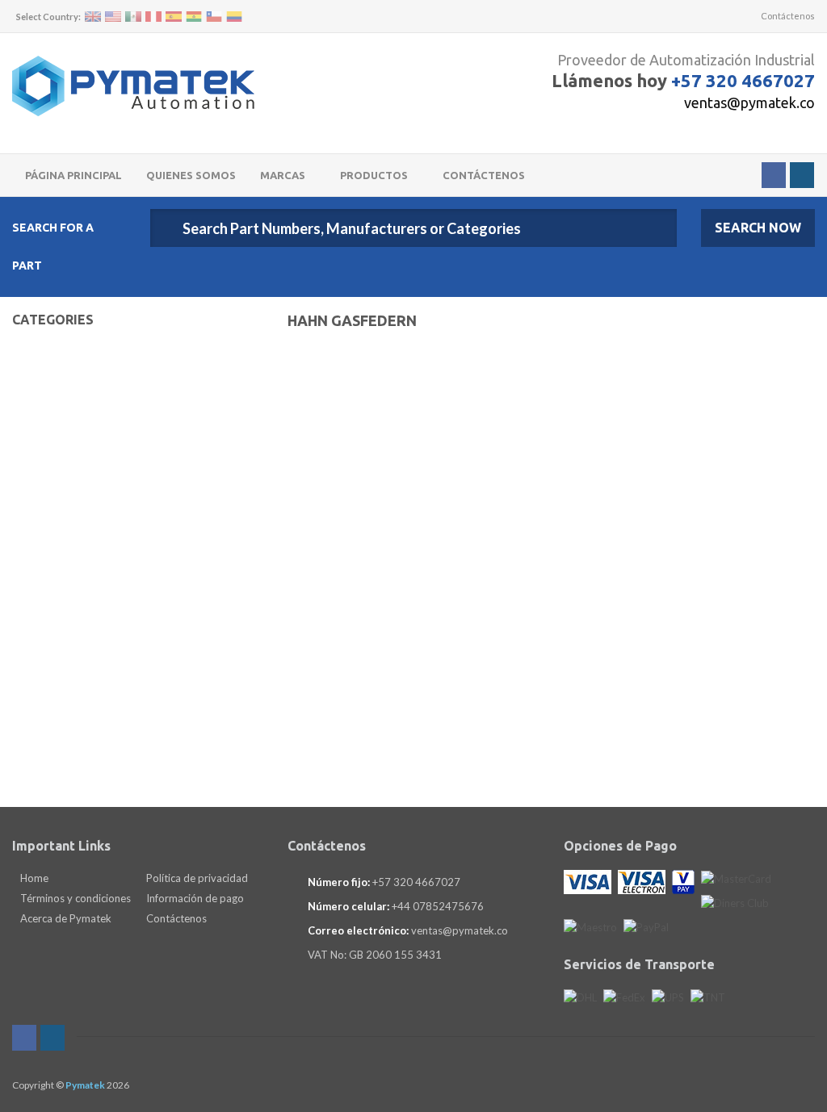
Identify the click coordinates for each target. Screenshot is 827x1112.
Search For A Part (53, 246)
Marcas (284, 175)
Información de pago (194, 898)
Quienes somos (191, 175)
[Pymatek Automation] (133, 86)
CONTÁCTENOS (484, 175)
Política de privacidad (196, 878)
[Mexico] (133, 16)
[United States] (113, 16)
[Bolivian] (194, 16)
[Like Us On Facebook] (774, 175)
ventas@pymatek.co (749, 102)
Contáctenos (787, 15)
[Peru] (153, 16)
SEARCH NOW (758, 227)
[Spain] (174, 16)
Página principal (73, 175)
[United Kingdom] (93, 16)
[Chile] (214, 16)
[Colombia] (234, 16)
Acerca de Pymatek (64, 918)
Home (33, 878)
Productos (375, 175)
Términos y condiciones (74, 898)
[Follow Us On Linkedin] (802, 175)
